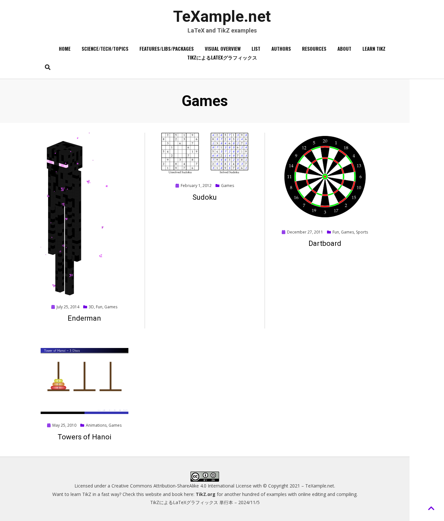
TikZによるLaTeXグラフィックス (222, 57)
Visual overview (223, 48)
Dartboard (324, 243)
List (256, 48)
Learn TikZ (373, 48)
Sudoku (204, 197)
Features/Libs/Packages (166, 48)
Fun (99, 307)
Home (65, 48)
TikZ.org (205, 494)
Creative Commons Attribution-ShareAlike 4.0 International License (181, 486)
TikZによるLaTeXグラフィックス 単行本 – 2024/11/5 (205, 502)
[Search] (46, 67)
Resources (314, 48)
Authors (281, 48)
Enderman (84, 318)
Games (110, 307)
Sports (362, 232)
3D (91, 307)
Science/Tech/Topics (105, 48)
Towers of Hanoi (84, 437)
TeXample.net (222, 16)
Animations (96, 425)
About (344, 48)
